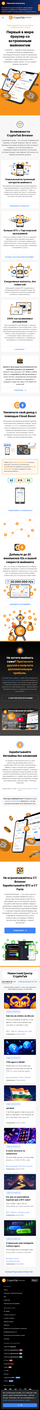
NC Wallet (7, 1311)
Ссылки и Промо (9, 1318)
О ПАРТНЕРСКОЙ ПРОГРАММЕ (20, 698)
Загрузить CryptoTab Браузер (13, 1293)
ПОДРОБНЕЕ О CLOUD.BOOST (20, 510)
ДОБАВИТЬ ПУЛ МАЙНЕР (20, 604)
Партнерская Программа (12, 1303)
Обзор (6, 1290)
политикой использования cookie (16, 1400)
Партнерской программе (12, 680)
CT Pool (6, 1360)
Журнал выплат (8, 1321)
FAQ (5, 1296)
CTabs (6, 1381)
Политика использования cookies (14, 1335)
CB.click (6, 1374)
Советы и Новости (9, 1314)
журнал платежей (12, 801)
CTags (6, 1367)
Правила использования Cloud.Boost (15, 1328)
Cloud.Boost (15, 426)
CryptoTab (7, 1300)
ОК (21, 1405)
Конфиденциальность (10, 1332)
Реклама (6, 1339)
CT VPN (6, 1370)
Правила (6, 1325)
